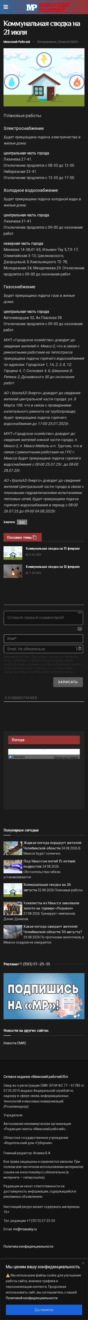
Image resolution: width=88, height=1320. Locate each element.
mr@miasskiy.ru (24, 1229)
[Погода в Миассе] (44, 751)
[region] (44, 1289)
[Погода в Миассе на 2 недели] (66, 757)
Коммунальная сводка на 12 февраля (53, 566)
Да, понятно (44, 1310)
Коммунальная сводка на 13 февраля (53, 548)
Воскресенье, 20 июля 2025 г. (58, 42)
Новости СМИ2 (15, 1043)
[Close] (83, 1263)
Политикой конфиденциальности (31, 1298)
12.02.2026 (34, 554)
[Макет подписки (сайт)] (44, 996)
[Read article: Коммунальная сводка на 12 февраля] (13, 571)
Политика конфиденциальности (28, 1246)
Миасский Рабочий (17, 42)
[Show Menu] (6, 7)
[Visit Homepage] (47, 7)
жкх (22, 522)
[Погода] (16, 756)
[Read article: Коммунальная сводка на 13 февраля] (13, 553)
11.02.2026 (34, 573)
